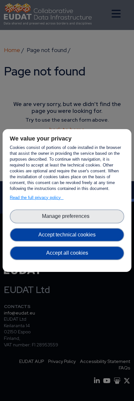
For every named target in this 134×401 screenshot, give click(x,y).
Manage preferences (67, 216)
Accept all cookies (67, 253)
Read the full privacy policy (36, 197)
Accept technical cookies (67, 234)
